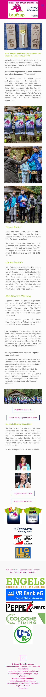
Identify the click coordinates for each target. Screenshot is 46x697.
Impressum (23, 688)
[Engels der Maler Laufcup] (23, 9)
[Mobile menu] (42, 5)
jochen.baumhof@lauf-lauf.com (23, 681)
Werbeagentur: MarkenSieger (18, 683)
